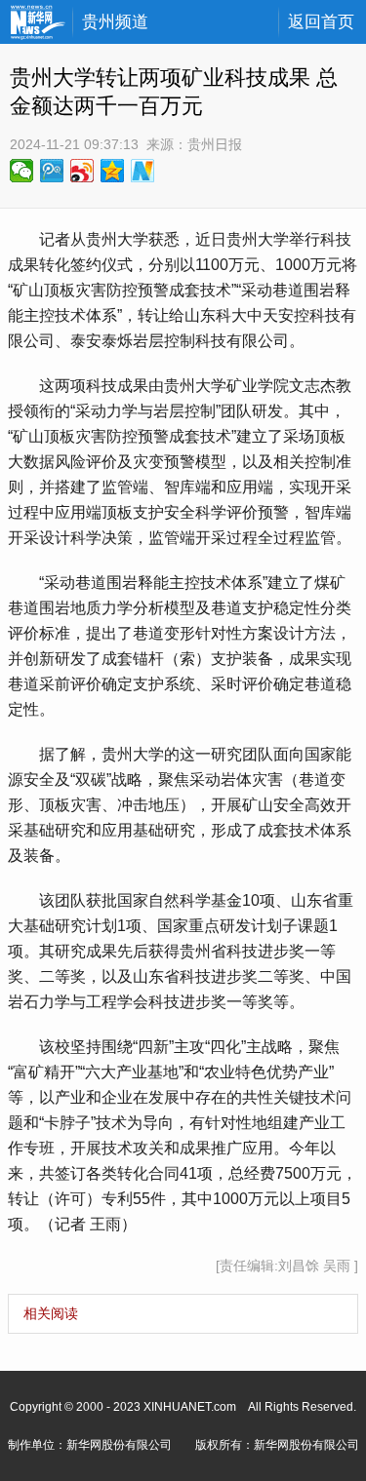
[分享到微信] (22, 170)
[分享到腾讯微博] (52, 170)
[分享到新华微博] (143, 170)
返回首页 (321, 22)
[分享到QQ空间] (113, 170)
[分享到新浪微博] (82, 170)
